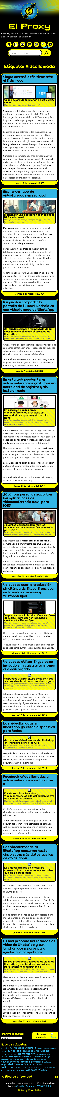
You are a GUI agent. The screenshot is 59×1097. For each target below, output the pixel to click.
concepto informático (50, 1048)
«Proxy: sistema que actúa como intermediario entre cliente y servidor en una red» (28, 35)
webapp (10, 1070)
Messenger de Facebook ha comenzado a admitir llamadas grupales (27, 542)
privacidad (37, 1062)
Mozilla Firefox (41, 1059)
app (40, 1048)
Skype (6, 110)
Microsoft (31, 1059)
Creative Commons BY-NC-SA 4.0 (33, 1085)
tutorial (30, 1067)
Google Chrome (6, 1054)
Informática (4, 1057)
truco (25, 1068)
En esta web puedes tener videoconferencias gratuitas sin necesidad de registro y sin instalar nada (29, 385)
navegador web (10, 1061)
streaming (40, 1064)
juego (47, 1057)
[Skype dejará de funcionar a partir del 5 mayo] (29, 96)
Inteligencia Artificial (20, 1056)
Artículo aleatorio (41, 1036)
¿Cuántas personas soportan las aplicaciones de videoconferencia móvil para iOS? (27, 500)
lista (52, 1057)
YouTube (43, 1070)
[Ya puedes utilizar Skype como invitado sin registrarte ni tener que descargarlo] (29, 682)
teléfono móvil (11, 1067)
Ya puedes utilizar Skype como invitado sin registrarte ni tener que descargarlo (29, 665)
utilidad (46, 1067)
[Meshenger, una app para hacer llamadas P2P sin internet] (29, 212)
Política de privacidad (16, 1076)
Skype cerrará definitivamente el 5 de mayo (28, 79)
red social (47, 1062)
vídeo (52, 1067)
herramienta (26, 1053)
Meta (22, 1059)
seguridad (7, 1064)
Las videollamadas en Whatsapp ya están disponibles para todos (29, 727)
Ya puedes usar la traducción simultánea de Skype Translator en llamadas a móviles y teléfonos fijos (29, 590)
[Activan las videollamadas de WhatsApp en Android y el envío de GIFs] (29, 742)
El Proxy (29, 26)
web (3, 1070)
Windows (31, 1070)
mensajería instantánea (10, 1059)
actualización (6, 1048)
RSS (55, 1076)
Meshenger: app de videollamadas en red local (24, 193)
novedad (25, 1061)
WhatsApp (20, 1070)
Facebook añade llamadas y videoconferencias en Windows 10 (28, 780)
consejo (3, 1051)
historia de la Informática (44, 1054)
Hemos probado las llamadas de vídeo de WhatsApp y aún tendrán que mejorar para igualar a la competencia (29, 946)
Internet (38, 1056)
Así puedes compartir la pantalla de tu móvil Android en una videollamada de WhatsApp (28, 306)
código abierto (25, 243)
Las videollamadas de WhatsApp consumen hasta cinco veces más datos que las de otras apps (28, 852)
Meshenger (9, 227)
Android (30, 1047)
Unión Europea (38, 1067)
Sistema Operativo (24, 1064)
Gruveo (49, 448)
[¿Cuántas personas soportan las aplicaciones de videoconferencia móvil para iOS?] (29, 524)
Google (44, 1050)
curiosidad (14, 1050)
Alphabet (19, 1048)
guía (15, 1054)
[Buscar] (47, 53)
